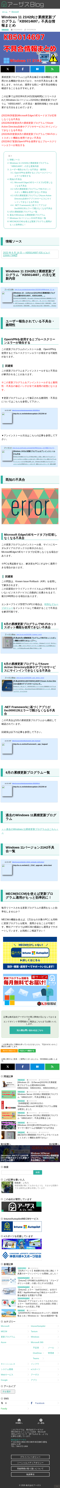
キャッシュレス (8, 1364)
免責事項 (30, 1474)
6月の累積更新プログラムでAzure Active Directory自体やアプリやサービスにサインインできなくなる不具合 (32, 198)
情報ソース (15, 159)
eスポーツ (35, 1369)
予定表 (35, 1347)
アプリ (34, 1380)
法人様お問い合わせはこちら (30, 1030)
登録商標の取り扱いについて (30, 1468)
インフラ (35, 1364)
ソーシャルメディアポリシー (30, 1463)
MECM (4, 1331)
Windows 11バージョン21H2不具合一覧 (28, 218)
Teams (35, 1358)
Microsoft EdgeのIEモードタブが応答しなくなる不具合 (33, 184)
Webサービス (7, 1374)
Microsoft (5, 1326)
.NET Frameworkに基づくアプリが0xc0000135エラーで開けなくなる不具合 (33, 207)
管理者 (50, 1353)
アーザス (35, 1374)
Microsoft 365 (37, 1342)
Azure (3, 1342)
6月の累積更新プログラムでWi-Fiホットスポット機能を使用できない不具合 (32, 190)
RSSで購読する (10, 1051)
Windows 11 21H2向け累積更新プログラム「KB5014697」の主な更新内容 (29, 164)
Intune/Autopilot (38, 1326)
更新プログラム (8, 1337)
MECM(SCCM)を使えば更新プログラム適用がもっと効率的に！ (31, 223)
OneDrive (36, 1353)
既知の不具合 (16, 179)
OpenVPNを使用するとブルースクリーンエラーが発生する (33, 174)
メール (50, 1347)
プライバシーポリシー (30, 1457)
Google (4, 1380)
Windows (35, 1337)
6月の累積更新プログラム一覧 (23, 212)
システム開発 (7, 1369)
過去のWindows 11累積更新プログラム (27, 215)
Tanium (34, 1331)
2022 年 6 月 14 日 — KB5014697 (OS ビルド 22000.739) (26, 254)
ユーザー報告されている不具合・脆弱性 (28, 169)
